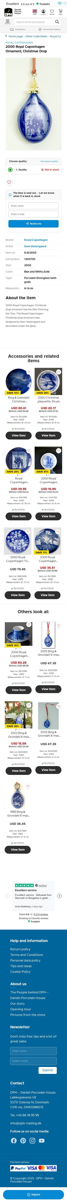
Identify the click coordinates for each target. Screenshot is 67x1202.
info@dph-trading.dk (25, 1123)
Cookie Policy (20, 971)
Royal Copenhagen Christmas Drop (6, 36)
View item (19, 435)
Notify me (35, 224)
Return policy (20, 949)
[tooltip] (18, 400)
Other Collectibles (36, 36)
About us (18, 984)
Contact (17, 1083)
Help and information (29, 941)
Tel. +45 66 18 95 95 (24, 1115)
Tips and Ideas (21, 966)
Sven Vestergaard (35, 246)
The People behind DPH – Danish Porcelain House (29, 995)
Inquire (35, 1194)
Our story (17, 1003)
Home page (16, 36)
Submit (47, 1070)
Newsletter (20, 1027)
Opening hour (20, 1009)
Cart (60, 14)
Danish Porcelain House (19, 11)
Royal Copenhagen (36, 240)
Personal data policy (25, 960)
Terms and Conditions (26, 954)
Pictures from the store (27, 1014)
